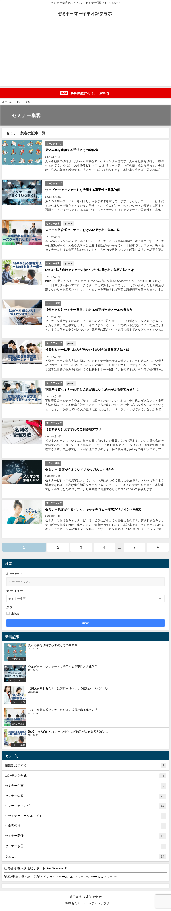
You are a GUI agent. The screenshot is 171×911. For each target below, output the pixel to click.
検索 (85, 623)
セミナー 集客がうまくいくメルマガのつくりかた (80, 469)
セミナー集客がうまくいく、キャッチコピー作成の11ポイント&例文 (93, 509)
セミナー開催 (84, 835)
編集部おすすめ (84, 765)
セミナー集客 (84, 796)
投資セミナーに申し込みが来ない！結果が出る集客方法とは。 (88, 349)
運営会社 (75, 896)
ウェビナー (84, 856)
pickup (68, 223)
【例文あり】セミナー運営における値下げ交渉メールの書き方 (88, 309)
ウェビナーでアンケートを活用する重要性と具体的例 (82, 189)
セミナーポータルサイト (86, 815)
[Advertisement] (85, 55)
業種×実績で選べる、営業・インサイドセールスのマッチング (61, 876)
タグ (9, 607)
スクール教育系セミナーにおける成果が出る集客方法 (82, 229)
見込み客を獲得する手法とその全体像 (71, 149)
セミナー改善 (84, 846)
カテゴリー (14, 590)
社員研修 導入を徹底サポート (35, 868)
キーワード (14, 573)
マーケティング (86, 805)
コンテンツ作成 (84, 775)
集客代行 (86, 825)
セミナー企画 (84, 785)
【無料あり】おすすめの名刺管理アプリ (73, 429)
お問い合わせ (93, 896)
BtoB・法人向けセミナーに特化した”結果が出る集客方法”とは (89, 269)
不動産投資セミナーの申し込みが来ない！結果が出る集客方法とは (92, 389)
